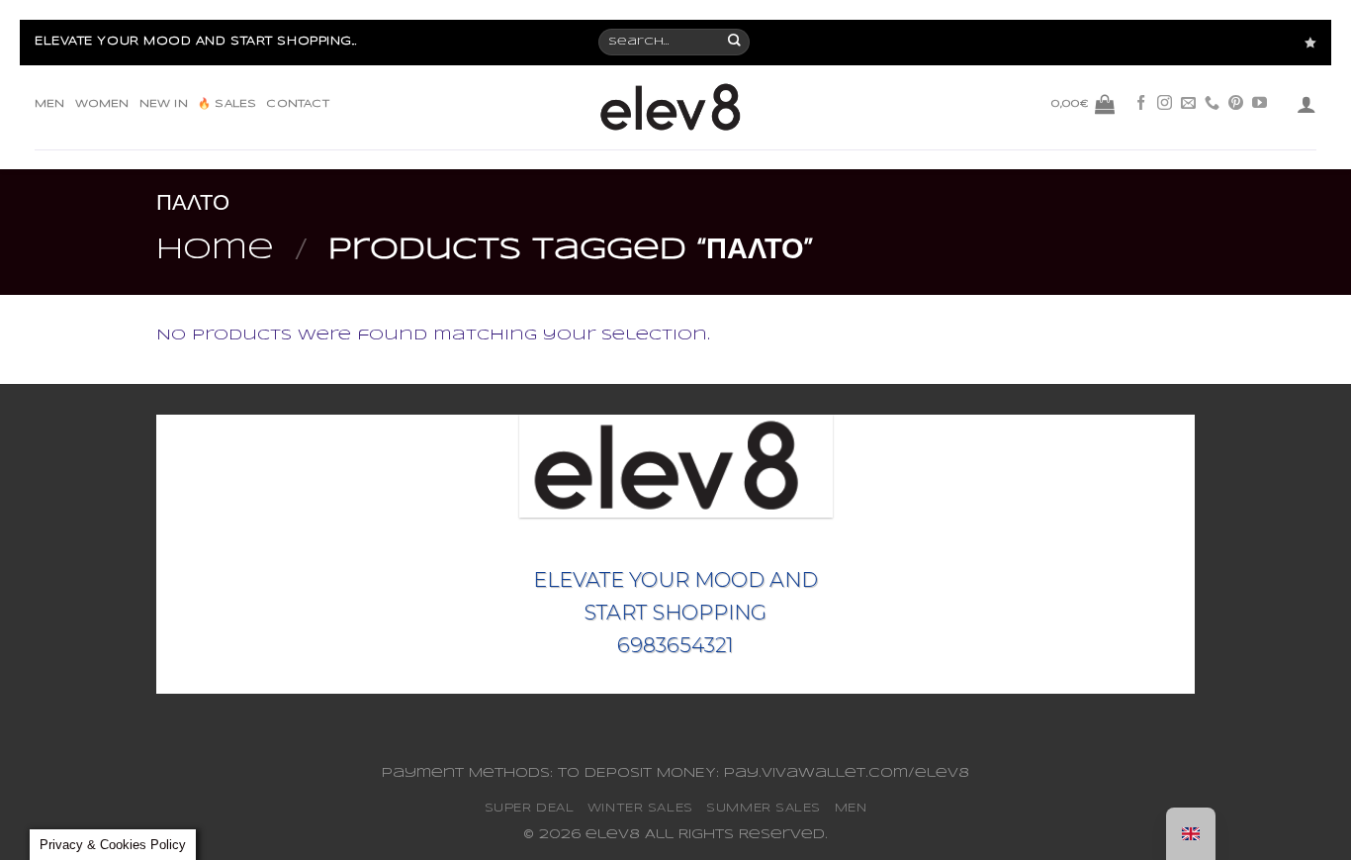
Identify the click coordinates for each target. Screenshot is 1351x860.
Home (215, 250)
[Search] (735, 42)
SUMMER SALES (763, 808)
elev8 (612, 834)
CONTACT (297, 104)
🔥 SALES (227, 104)
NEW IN (163, 104)
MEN (50, 104)
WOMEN (102, 104)
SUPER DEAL (530, 808)
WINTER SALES (640, 808)
